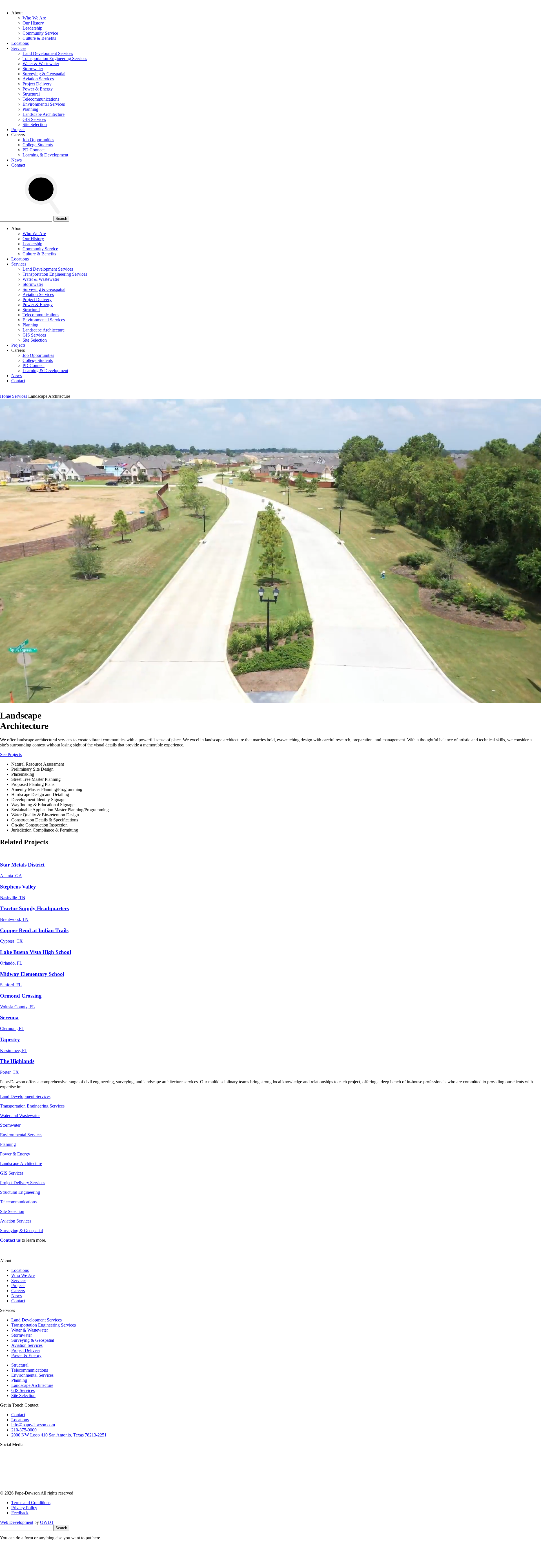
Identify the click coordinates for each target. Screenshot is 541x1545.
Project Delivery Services (22, 1182)
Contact (18, 165)
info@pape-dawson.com (33, 1424)
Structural (31, 94)
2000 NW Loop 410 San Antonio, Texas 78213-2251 (59, 1435)
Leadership (32, 28)
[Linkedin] (299, 1488)
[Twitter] (213, 1488)
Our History (33, 23)
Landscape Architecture (44, 114)
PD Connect (34, 149)
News (16, 160)
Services (18, 48)
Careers (18, 1290)
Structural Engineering (20, 1192)
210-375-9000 (24, 1429)
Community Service (40, 33)
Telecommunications (41, 99)
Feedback (19, 1512)
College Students (38, 144)
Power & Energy (38, 89)
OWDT (47, 1522)
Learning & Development (45, 154)
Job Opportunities (38, 139)
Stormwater (33, 68)
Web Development (16, 1522)
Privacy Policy (24, 1507)
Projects (18, 129)
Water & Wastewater (41, 63)
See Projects (11, 754)
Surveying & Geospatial (44, 73)
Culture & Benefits (39, 38)
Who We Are (34, 18)
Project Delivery (37, 83)
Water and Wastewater (20, 1115)
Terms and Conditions (30, 1502)
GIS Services (34, 119)
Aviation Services (38, 78)
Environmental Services (44, 104)
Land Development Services (48, 53)
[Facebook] (385, 1488)
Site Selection (35, 124)
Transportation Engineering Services (55, 58)
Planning (30, 109)
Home (5, 396)
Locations (20, 43)
